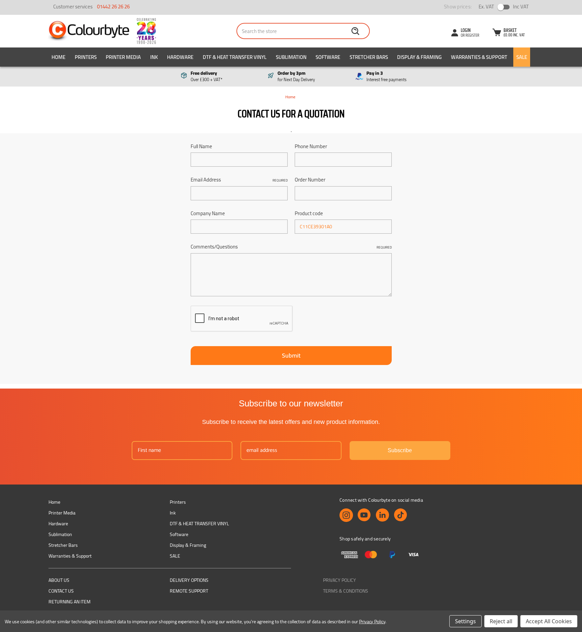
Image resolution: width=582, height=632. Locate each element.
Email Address (239, 180)
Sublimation (291, 57)
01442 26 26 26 (113, 6)
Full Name (201, 147)
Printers (86, 57)
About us (58, 580)
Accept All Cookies (549, 621)
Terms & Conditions (345, 591)
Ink (154, 57)
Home (58, 57)
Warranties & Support (479, 57)
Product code (309, 214)
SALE (521, 57)
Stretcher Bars (369, 57)
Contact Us (61, 591)
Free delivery (206, 76)
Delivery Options (189, 580)
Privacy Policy (339, 580)
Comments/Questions (291, 247)
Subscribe (400, 450)
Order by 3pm (296, 76)
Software (328, 57)
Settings (465, 621)
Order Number (310, 180)
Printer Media (123, 57)
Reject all (501, 621)
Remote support (189, 591)
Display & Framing (419, 57)
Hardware (180, 57)
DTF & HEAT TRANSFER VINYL (234, 57)
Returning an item (69, 601)
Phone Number (311, 147)
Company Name (208, 214)
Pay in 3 (386, 76)
